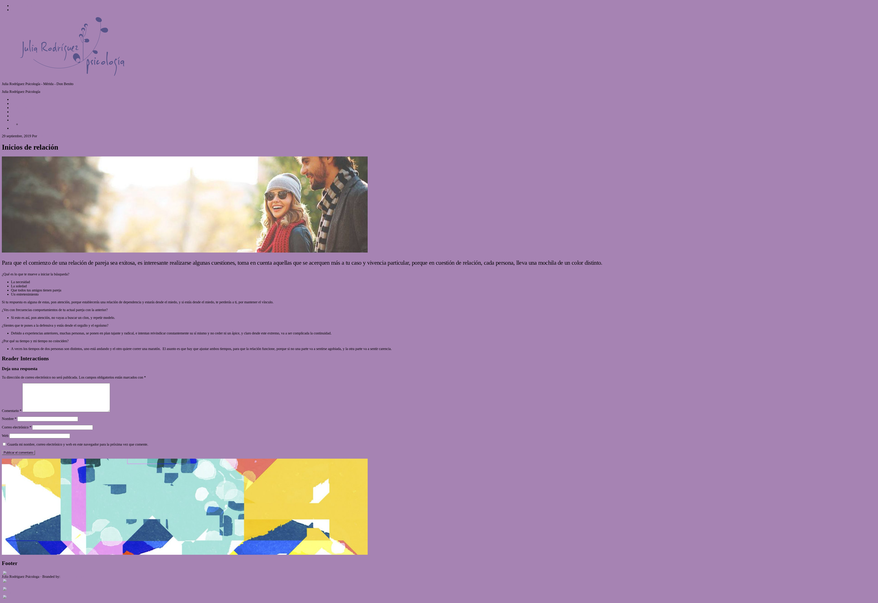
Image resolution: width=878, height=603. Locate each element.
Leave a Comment (90, 136)
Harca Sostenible (73, 577)
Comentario (11, 411)
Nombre (9, 419)
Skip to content (22, 6)
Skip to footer (21, 10)
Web (5, 436)
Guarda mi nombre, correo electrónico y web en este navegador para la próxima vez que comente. (77, 444)
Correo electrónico (16, 427)
